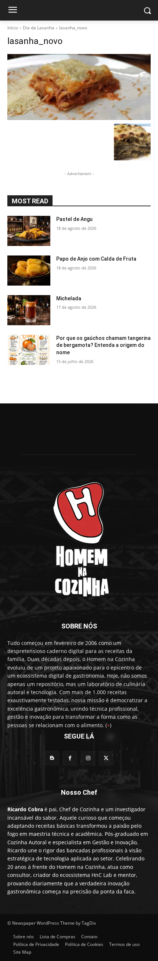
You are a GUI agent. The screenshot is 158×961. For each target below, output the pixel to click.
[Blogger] (52, 758)
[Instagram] (88, 758)
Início (12, 28)
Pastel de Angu (74, 219)
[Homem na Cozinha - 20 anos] (79, 536)
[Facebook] (70, 758)
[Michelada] (28, 310)
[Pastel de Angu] (28, 231)
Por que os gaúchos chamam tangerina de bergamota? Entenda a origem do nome (103, 345)
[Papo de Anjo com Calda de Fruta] (28, 270)
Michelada (68, 298)
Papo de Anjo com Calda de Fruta (96, 259)
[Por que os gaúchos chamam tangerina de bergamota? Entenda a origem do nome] (28, 350)
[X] (106, 758)
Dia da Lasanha (38, 28)
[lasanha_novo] (79, 87)
